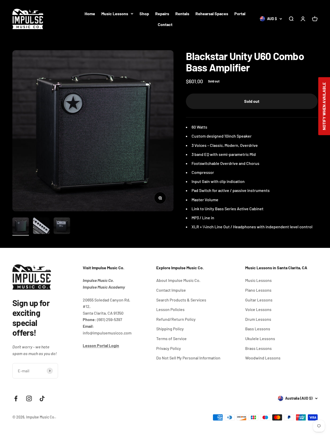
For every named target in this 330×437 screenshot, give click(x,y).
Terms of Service (171, 338)
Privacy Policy (168, 348)
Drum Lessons (258, 319)
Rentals (182, 13)
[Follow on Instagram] (29, 398)
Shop (144, 13)
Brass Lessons (258, 348)
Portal (239, 13)
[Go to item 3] (62, 226)
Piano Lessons (258, 290)
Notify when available (323, 106)
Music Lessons (114, 13)
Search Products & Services (181, 299)
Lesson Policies (170, 309)
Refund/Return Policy (176, 319)
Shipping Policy (170, 328)
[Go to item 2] (41, 226)
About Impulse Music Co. (178, 280)
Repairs (162, 13)
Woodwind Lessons (262, 357)
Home (90, 13)
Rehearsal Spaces (211, 13)
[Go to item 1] (20, 226)
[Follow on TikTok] (42, 398)
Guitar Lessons (259, 299)
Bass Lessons (257, 328)
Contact (165, 24)
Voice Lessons (258, 309)
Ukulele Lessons (260, 338)
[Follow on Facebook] (15, 398)
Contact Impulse (171, 290)
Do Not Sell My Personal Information (188, 357)
